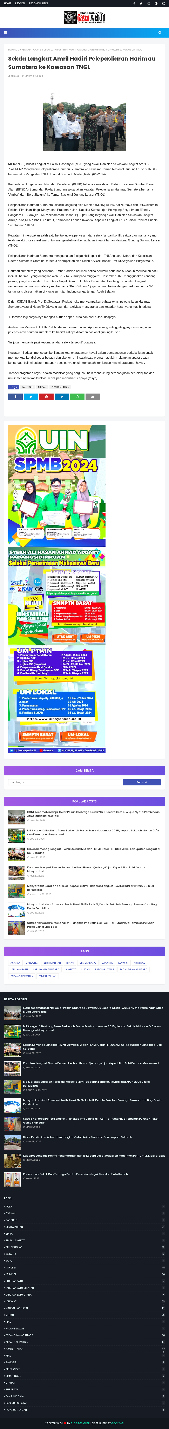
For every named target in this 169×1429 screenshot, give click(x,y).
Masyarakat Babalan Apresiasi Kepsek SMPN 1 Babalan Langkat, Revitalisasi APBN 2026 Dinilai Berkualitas (90, 888)
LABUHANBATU (19, 969)
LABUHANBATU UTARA (46, 969)
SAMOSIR (85, 1362)
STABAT (85, 1382)
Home (7, 3)
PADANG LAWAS (104, 969)
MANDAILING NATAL (85, 1308)
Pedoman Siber (38, 3)
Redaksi (20, 3)
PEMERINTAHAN (31, 49)
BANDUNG (32, 962)
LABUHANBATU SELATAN (85, 1288)
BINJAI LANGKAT (85, 1240)
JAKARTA (107, 962)
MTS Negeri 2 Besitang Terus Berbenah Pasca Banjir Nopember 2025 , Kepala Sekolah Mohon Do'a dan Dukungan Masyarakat (93, 833)
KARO (85, 1261)
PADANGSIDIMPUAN (22, 976)
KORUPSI (123, 962)
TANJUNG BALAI (85, 1396)
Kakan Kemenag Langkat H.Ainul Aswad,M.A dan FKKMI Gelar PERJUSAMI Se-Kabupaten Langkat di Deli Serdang (93, 851)
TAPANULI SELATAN (85, 1403)
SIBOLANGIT (85, 1369)
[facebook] (134, 3)
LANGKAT (27, 387)
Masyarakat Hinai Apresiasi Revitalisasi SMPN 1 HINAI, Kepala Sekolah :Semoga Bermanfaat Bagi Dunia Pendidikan (92, 906)
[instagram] (148, 3)
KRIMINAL (139, 962)
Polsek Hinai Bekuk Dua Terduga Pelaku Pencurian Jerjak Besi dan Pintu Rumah (75, 1174)
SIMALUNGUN (85, 1376)
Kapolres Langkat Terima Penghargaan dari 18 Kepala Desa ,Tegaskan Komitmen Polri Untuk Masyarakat (94, 1156)
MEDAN (42, 387)
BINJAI (70, 962)
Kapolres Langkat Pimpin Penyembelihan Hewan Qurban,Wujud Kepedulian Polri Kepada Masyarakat (86, 869)
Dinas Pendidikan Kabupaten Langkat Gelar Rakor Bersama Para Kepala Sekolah (77, 1137)
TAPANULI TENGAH (85, 1410)
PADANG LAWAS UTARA (133, 969)
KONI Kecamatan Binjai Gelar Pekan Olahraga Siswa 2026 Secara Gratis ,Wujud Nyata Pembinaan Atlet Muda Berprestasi (93, 814)
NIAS (85, 1321)
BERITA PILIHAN (52, 962)
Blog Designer (80, 1423)
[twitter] (141, 3)
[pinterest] (156, 3)
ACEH (85, 1206)
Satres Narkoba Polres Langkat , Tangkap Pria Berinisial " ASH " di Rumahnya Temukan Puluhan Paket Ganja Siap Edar (90, 925)
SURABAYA (85, 1389)
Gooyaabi (117, 1423)
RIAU (85, 1355)
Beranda (13, 49)
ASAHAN (15, 962)
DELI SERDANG (88, 962)
